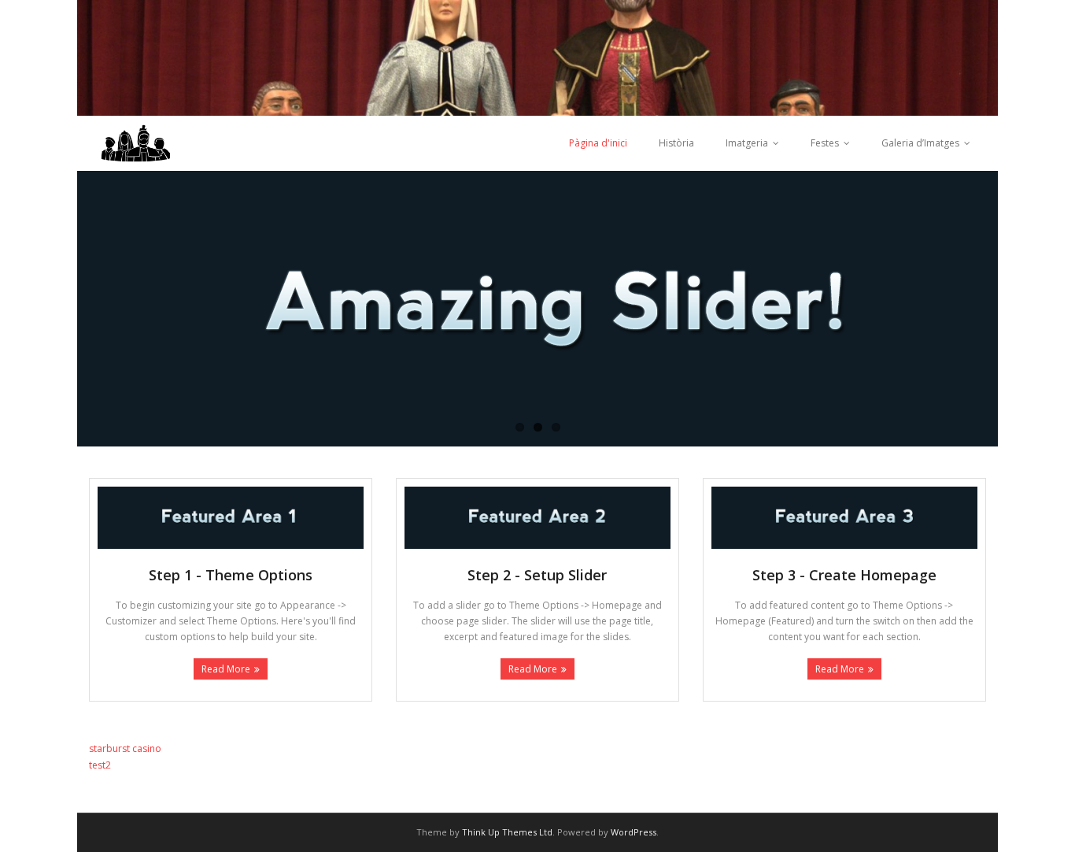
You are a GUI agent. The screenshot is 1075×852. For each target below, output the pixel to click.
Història (676, 143)
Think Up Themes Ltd (507, 832)
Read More (225, 669)
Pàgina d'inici (598, 143)
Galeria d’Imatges (920, 143)
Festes (825, 143)
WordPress (633, 832)
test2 (100, 765)
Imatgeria (747, 143)
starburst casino (125, 748)
